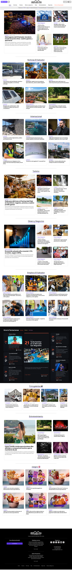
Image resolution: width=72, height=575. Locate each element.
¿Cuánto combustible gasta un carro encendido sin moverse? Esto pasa (44, 263)
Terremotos (20, 7)
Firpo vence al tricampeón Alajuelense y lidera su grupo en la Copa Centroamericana (60, 49)
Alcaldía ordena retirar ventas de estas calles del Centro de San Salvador (60, 26)
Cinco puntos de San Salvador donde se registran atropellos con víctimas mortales (12, 83)
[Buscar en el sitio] (9, 2)
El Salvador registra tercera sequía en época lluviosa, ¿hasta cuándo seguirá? (35, 82)
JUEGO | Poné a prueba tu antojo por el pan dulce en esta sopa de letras (12, 512)
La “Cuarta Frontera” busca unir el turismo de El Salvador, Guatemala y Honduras (60, 190)
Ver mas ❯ (36, 548)
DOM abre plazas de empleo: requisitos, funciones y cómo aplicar (35, 319)
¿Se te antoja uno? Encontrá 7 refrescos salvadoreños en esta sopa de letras (58, 489)
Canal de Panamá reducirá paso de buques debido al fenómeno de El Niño (35, 138)
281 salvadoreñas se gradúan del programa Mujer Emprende (59, 263)
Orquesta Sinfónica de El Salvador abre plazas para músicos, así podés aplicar (58, 295)
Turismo (21, 4)
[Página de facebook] (51, 542)
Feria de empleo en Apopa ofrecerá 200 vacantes (58, 319)
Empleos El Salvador (34, 7)
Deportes (50, 4)
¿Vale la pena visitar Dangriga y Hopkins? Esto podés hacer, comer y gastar (60, 211)
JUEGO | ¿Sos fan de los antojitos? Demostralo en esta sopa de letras (11, 489)
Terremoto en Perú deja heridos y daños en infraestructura (12, 138)
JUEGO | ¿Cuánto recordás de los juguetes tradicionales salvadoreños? (58, 512)
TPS (24, 7)
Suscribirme (14, 543)
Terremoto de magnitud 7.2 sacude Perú (35, 161)
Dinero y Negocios (50, 565)
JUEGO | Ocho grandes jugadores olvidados (34, 489)
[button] (66, 400)
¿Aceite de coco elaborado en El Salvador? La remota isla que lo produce (31, 406)
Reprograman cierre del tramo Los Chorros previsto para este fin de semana (59, 82)
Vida (36, 4)
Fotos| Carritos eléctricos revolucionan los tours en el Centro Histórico (11, 406)
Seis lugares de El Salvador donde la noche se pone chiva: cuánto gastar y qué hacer (18, 38)
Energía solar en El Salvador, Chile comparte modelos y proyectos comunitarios (11, 107)
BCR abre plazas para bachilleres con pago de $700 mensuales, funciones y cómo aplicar (12, 295)
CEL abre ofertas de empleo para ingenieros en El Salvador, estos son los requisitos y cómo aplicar (35, 295)
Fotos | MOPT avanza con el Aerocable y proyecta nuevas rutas (49, 406)
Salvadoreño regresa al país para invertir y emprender (60, 240)
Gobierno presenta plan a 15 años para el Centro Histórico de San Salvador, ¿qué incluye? (35, 107)
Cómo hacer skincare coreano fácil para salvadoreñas (43, 49)
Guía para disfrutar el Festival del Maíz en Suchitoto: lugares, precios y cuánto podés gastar (19, 202)
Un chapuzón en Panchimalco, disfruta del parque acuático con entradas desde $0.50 (44, 211)
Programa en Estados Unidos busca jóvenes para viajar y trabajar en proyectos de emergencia (11, 320)
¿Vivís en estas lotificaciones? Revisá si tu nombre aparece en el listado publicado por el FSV (44, 28)
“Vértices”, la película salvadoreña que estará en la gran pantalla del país (44, 457)
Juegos (27, 7)
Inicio (10, 4)
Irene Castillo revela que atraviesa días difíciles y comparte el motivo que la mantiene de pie (19, 448)
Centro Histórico (51, 7)
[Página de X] (54, 542)
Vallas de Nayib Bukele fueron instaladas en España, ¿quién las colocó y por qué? (58, 138)
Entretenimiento (42, 4)
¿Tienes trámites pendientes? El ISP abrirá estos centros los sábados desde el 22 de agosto (44, 241)
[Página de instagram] (56, 542)
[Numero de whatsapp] (59, 542)
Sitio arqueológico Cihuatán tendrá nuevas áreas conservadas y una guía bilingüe (57, 107)
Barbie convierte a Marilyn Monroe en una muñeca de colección (60, 457)
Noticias (15, 4)
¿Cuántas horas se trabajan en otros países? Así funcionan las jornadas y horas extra (13, 162)
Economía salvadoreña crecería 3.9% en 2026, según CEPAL (19, 252)
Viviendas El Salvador (42, 7)
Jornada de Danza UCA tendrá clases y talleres (59, 435)
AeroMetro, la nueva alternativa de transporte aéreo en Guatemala (57, 162)
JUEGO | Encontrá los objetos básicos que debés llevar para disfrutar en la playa (35, 512)
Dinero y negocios (29, 4)
